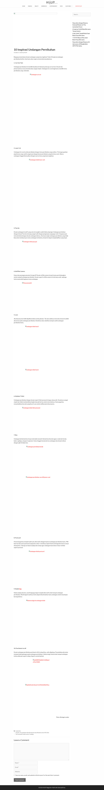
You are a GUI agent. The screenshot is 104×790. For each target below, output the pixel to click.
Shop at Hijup (78, 6)
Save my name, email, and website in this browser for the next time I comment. (37, 775)
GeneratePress (61, 787)
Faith (61, 6)
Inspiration (44, 6)
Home (23, 6)
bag (20, 589)
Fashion (30, 6)
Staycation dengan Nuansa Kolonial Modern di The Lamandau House (80, 25)
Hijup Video (68, 6)
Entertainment (53, 6)
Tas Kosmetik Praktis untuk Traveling (24, 734)
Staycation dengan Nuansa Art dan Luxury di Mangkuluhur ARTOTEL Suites (81, 44)
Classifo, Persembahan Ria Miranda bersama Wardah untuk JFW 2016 (32, 732)
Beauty (36, 6)
